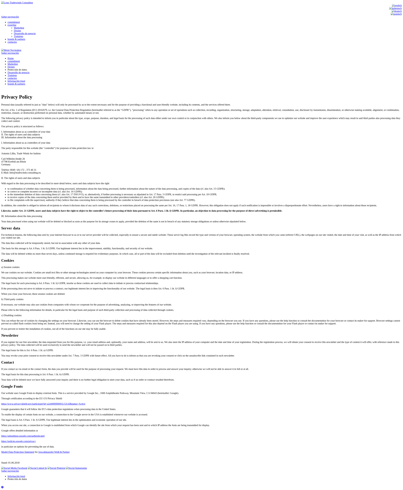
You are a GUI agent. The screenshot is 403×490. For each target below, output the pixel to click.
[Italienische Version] (395, 8)
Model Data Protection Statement (17, 452)
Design (17, 30)
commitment (14, 22)
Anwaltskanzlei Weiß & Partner (54, 452)
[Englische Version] (397, 5)
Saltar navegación (10, 16)
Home (11, 58)
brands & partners (16, 39)
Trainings (18, 36)
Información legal (16, 81)
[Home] (17, 2)
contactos (12, 42)
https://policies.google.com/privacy (18, 441)
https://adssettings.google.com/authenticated (23, 436)
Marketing (19, 27)
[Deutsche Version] (397, 11)
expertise (12, 25)
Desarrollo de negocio (25, 33)
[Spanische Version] (396, 14)
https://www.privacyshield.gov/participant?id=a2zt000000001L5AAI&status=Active (43, 403)
